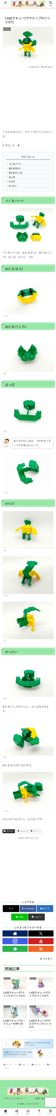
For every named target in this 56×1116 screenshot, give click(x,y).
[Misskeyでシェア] (47, 891)
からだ (12, 181)
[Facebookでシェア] (9, 900)
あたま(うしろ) (15, 172)
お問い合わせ (41, 1098)
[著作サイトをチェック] (15, 933)
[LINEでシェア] (47, 900)
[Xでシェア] (9, 891)
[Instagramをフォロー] (15, 941)
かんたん (24, 831)
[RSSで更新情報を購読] (41, 949)
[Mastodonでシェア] (22, 891)
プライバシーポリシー (15, 1098)
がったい (13, 186)
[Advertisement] (28, 97)
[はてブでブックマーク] (34, 900)
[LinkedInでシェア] (28, 908)
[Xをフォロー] (41, 933)
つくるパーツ (15, 164)
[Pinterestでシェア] (15, 908)
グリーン (37, 831)
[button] (36, 917)
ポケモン (10, 831)
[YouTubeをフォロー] (41, 941)
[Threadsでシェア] (22, 900)
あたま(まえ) (14, 168)
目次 (23, 156)
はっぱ (12, 177)
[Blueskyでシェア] (34, 891)
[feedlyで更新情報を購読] (15, 949)
